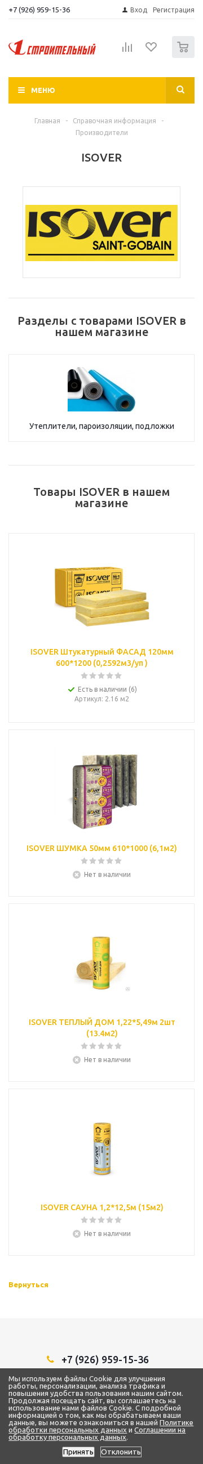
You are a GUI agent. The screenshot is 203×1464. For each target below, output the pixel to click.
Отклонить (121, 1452)
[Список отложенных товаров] (152, 50)
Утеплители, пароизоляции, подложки (101, 426)
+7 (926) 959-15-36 (39, 10)
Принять (78, 1452)
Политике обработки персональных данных (100, 1426)
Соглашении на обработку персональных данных (97, 1433)
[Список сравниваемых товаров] (127, 52)
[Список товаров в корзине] (184, 55)
